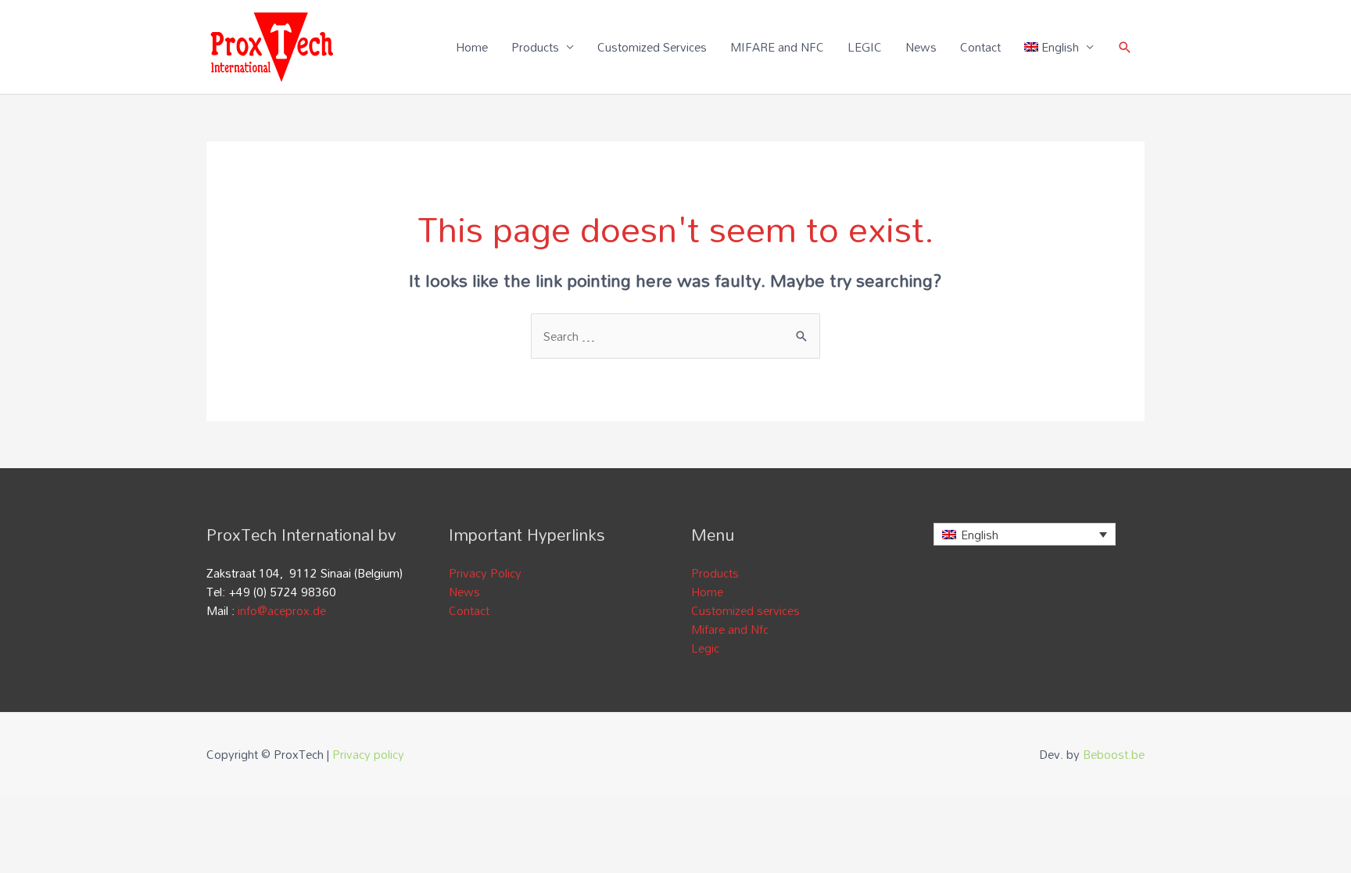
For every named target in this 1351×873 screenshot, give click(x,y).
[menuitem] (1059, 46)
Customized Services (652, 47)
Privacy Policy (485, 573)
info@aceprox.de (282, 610)
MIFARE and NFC (777, 47)
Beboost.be (1114, 754)
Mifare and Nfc (730, 629)
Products (535, 47)
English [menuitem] (979, 534)
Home (472, 47)
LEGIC (865, 47)
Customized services (745, 610)
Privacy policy (368, 754)
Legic (705, 648)
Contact (980, 47)
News (921, 47)
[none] (1025, 534)
